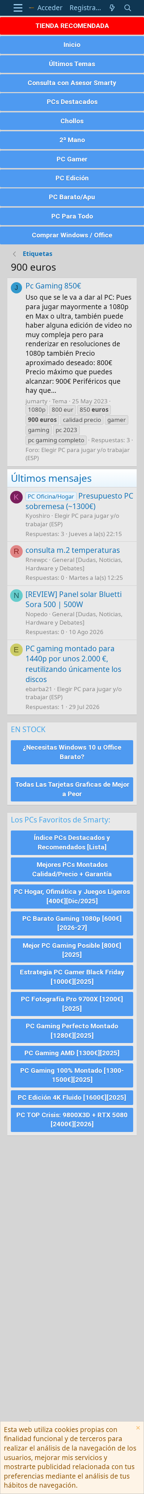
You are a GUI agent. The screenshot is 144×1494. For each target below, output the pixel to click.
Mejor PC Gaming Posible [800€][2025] (72, 950)
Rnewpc (37, 560)
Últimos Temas (72, 64)
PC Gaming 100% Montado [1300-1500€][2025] (72, 1075)
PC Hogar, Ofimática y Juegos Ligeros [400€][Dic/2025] (72, 896)
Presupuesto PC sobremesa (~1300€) (80, 501)
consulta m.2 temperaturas (73, 550)
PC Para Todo (72, 216)
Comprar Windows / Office (72, 235)
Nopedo (37, 614)
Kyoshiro (38, 516)
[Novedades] (112, 7)
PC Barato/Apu (72, 197)
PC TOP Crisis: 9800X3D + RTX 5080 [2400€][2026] (72, 1119)
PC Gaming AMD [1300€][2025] (72, 1053)
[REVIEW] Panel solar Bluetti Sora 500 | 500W (74, 599)
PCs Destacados (72, 102)
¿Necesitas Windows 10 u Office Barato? (72, 752)
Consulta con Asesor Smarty (72, 83)
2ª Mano (72, 140)
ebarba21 (39, 689)
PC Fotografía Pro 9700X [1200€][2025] (72, 1004)
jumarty (37, 401)
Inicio (72, 45)
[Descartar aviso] (137, 1428)
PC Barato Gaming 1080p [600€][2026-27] (72, 923)
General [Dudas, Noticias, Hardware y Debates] (74, 564)
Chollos (72, 121)
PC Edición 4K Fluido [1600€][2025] (72, 1097)
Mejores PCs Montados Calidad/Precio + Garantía (72, 869)
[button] (18, 8)
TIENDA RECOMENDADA (72, 26)
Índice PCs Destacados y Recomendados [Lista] (72, 842)
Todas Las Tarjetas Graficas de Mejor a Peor (72, 789)
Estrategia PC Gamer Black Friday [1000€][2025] (72, 977)
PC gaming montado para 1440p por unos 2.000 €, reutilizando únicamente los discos (73, 664)
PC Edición (72, 178)
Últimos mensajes (51, 478)
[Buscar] (127, 7)
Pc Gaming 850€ (53, 286)
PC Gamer (72, 159)
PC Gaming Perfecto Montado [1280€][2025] (72, 1031)
